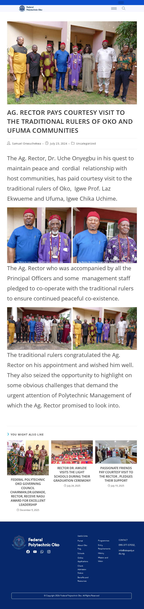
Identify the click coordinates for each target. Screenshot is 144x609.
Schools (81, 553)
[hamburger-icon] (121, 2)
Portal (80, 540)
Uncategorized (86, 143)
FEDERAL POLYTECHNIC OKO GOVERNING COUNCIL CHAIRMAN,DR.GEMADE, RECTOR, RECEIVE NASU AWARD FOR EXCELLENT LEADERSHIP (28, 492)
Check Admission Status (82, 569)
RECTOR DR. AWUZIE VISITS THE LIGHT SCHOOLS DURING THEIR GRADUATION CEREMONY (72, 474)
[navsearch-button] (123, 8)
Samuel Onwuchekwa (26, 143)
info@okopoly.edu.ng (126, 552)
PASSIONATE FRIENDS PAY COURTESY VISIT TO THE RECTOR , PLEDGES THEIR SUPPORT (116, 474)
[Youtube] (35, 551)
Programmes (103, 540)
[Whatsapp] (42, 551)
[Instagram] (49, 551)
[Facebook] (28, 551)
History (101, 553)
